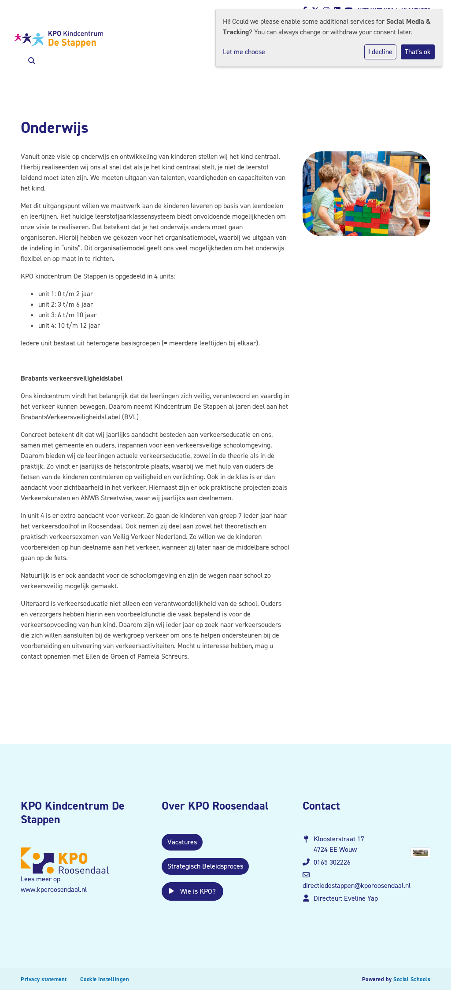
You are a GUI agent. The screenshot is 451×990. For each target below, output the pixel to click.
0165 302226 (332, 862)
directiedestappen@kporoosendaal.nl (356, 885)
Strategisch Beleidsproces (205, 866)
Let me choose (244, 51)
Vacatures (182, 842)
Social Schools (411, 979)
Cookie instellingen (104, 979)
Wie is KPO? (197, 891)
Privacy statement (44, 979)
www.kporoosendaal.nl (54, 889)
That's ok (418, 51)
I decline (380, 51)
